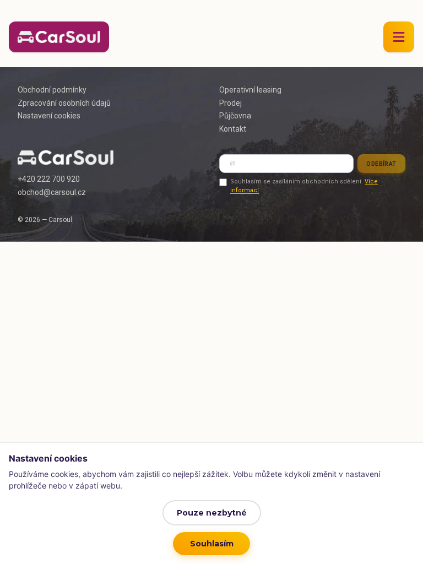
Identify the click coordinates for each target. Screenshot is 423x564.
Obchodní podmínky (52, 89)
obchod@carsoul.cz (52, 192)
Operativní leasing (250, 89)
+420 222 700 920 (49, 179)
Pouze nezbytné (212, 513)
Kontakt (232, 128)
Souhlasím (212, 544)
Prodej (230, 103)
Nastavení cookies (49, 115)
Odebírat (381, 164)
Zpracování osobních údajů (64, 103)
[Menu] (398, 36)
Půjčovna (235, 115)
